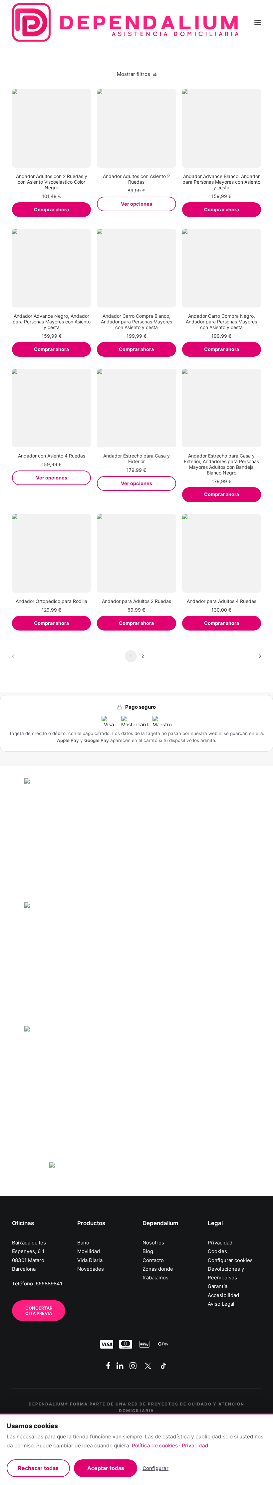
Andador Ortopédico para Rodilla (51, 601)
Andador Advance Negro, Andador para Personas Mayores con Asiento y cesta (52, 321)
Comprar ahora (51, 210)
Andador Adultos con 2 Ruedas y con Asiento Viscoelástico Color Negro (51, 181)
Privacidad (220, 1242)
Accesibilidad (223, 1295)
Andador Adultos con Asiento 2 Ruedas (136, 179)
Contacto (153, 1260)
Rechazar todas (38, 1468)
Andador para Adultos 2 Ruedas (136, 601)
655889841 (49, 1283)
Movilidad (88, 1251)
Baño (83, 1242)
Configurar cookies (230, 1260)
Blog (147, 1251)
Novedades (90, 1269)
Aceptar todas (105, 1468)
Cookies (217, 1251)
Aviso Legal (221, 1304)
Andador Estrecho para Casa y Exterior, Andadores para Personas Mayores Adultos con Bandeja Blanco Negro (221, 464)
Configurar (155, 1468)
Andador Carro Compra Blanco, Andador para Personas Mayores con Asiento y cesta (136, 321)
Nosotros (153, 1242)
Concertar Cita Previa (39, 1310)
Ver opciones (136, 204)
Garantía (217, 1286)
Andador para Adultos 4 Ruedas (221, 601)
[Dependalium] (125, 22)
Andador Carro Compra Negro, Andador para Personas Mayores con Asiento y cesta (221, 321)
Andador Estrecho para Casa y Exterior (136, 458)
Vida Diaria (90, 1260)
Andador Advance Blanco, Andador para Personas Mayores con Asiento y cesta (221, 181)
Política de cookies (155, 1445)
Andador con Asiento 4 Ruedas (51, 456)
